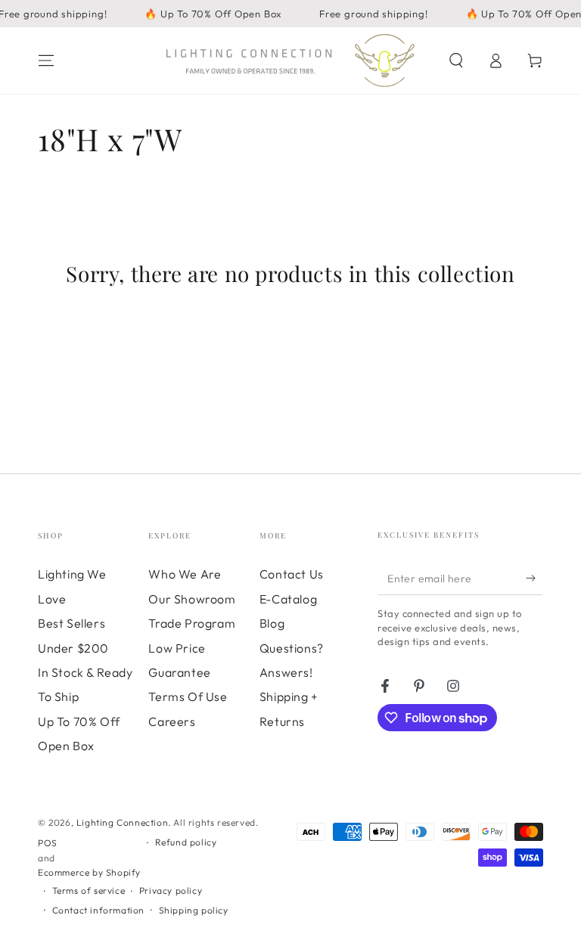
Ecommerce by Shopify (89, 872)
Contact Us (291, 574)
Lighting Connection (122, 822)
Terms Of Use (187, 696)
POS (47, 842)
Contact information (98, 910)
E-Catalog (288, 598)
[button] (456, 60)
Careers (171, 721)
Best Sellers (71, 623)
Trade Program (191, 623)
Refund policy (186, 842)
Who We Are (184, 574)
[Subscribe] (534, 577)
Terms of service (89, 890)
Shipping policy (193, 910)
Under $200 (73, 648)
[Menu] (46, 60)
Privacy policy (170, 890)
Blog (271, 623)
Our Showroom (191, 598)
